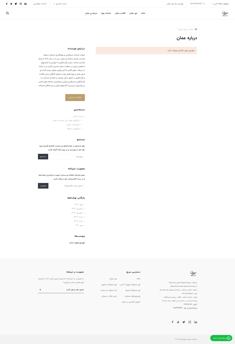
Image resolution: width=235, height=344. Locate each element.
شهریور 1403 (77, 212)
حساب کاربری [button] (61, 3)
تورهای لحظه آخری (221, 3)
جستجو (43, 156)
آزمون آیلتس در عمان (131, 302)
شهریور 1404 (77, 208)
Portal (177, 339)
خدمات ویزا (106, 13)
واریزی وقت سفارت (132, 296)
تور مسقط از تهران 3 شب (130, 284)
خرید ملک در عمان (109, 296)
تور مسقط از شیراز (132, 290)
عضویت (43, 185)
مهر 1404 (79, 204)
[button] (7, 13)
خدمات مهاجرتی (40, 3)
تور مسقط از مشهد (109, 284)
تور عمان (133, 13)
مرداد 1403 (78, 217)
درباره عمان (78, 116)
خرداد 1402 (78, 221)
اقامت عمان (120, 13)
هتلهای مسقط (73, 128)
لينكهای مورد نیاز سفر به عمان (66, 120)
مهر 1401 (79, 225)
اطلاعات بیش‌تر (75, 97)
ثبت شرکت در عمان (109, 290)
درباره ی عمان (91, 13)
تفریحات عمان (73, 124)
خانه (143, 13)
